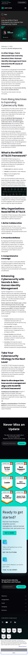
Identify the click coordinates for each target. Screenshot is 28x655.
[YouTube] (7, 622)
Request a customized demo (9, 403)
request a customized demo (18, 145)
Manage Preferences (22, 646)
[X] (3, 622)
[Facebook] (11, 622)
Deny (14, 652)
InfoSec (3, 18)
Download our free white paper (10, 391)
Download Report (21, 2)
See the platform (10, 552)
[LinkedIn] (15, 622)
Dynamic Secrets (14, 306)
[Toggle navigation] (25, 8)
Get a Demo (9, 533)
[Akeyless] (7, 8)
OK (14, 649)
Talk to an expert (10, 570)
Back (5, 14)
